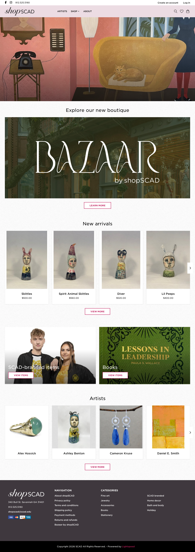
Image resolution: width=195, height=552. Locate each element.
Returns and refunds (66, 520)
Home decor (154, 500)
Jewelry (105, 500)
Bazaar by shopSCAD (67, 524)
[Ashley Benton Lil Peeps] (168, 260)
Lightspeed (128, 546)
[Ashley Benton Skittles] (27, 260)
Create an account (168, 3)
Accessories (107, 505)
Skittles (26, 293)
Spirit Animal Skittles (74, 293)
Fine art (105, 495)
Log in (186, 3)
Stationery (107, 515)
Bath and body (155, 505)
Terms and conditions (66, 505)
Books (104, 510)
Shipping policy (63, 510)
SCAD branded (155, 495)
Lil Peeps (168, 293)
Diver (121, 293)
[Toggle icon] (175, 11)
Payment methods (65, 515)
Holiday (151, 510)
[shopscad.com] (19, 11)
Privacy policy (62, 500)
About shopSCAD (64, 495)
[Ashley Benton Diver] (121, 260)
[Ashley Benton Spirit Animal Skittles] (74, 260)
